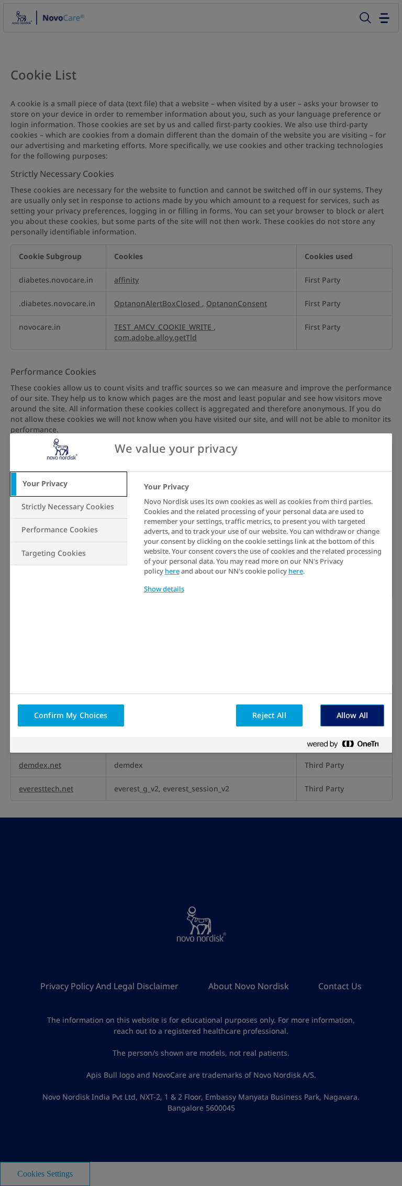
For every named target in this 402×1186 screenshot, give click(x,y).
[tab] (68, 484)
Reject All (269, 715)
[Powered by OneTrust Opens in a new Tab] (347, 746)
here (172, 571)
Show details (164, 589)
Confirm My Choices (71, 715)
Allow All (352, 715)
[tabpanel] (263, 544)
